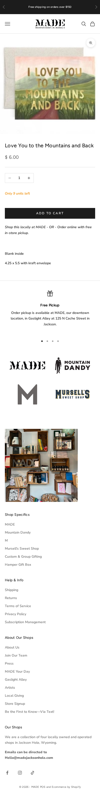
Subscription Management (25, 622)
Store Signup (15, 703)
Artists (10, 687)
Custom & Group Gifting (23, 556)
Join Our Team (16, 655)
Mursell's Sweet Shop (22, 548)
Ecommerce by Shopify (66, 787)
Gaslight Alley (16, 679)
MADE (10, 524)
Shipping (11, 590)
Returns (11, 598)
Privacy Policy (15, 614)
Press (9, 663)
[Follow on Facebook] (7, 772)
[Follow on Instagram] (19, 772)
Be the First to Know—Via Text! (29, 711)
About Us (12, 647)
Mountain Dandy (18, 532)
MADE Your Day (17, 671)
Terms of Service (18, 606)
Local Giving (14, 695)
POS (43, 787)
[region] (50, 312)
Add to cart (50, 213)
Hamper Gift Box (18, 564)
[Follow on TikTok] (32, 772)
